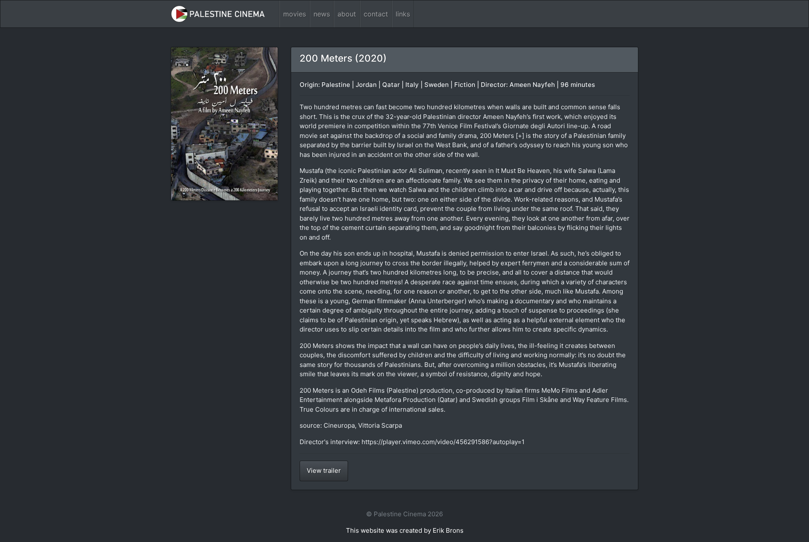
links (403, 14)
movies (294, 14)
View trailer (324, 470)
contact (376, 14)
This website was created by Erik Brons (404, 530)
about (347, 14)
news (321, 14)
